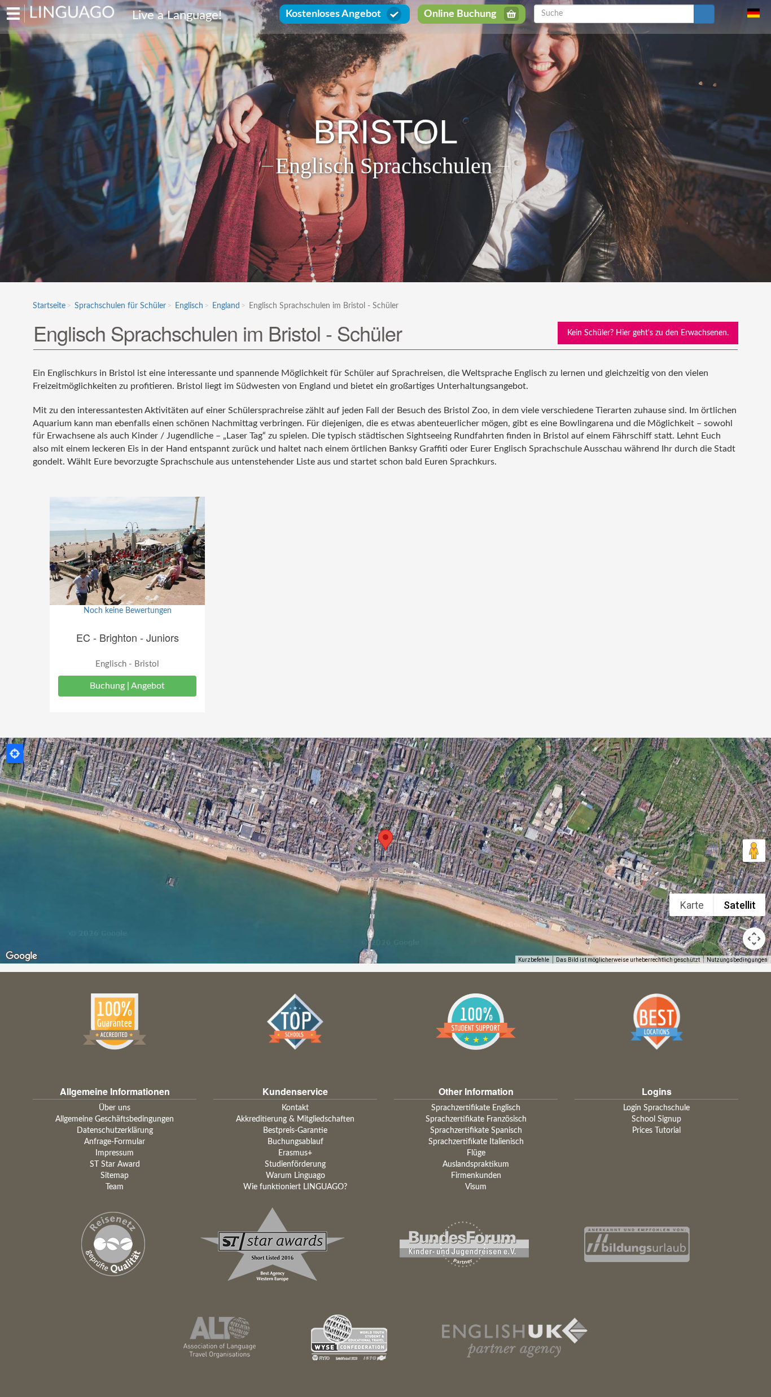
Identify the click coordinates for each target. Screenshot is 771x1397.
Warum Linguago (295, 1176)
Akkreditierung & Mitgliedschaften (295, 1119)
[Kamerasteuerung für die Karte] (754, 938)
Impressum (114, 1153)
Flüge (476, 1153)
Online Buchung (460, 14)
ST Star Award (115, 1164)
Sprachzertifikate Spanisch (476, 1131)
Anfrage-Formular (114, 1142)
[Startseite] (72, 11)
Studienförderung (295, 1164)
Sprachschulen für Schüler (120, 306)
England (226, 306)
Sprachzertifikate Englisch (475, 1108)
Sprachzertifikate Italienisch (476, 1142)
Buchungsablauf (295, 1142)
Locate (14, 753)
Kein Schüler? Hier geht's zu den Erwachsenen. (648, 333)
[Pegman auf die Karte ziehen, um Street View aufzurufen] (754, 850)
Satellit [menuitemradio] (740, 905)
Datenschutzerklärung (115, 1131)
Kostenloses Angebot (333, 14)
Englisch (189, 306)
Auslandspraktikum (476, 1164)
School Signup (656, 1119)
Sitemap (114, 1176)
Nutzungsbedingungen (737, 960)
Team (115, 1187)
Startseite (49, 306)
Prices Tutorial (656, 1131)
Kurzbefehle (533, 960)
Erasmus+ (295, 1153)
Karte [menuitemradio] (692, 905)
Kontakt (295, 1108)
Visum (476, 1187)
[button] (385, 840)
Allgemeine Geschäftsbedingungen (114, 1119)
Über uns (114, 1108)
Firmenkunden (476, 1176)
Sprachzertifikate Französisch (476, 1119)
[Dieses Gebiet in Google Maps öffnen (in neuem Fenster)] (21, 956)
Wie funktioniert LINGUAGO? (295, 1187)
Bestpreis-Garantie (295, 1131)
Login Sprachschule (656, 1108)
